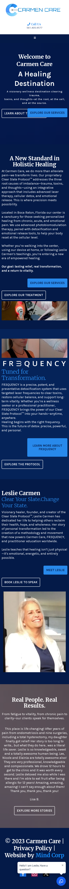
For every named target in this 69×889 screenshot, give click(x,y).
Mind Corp (49, 855)
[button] (34, 38)
